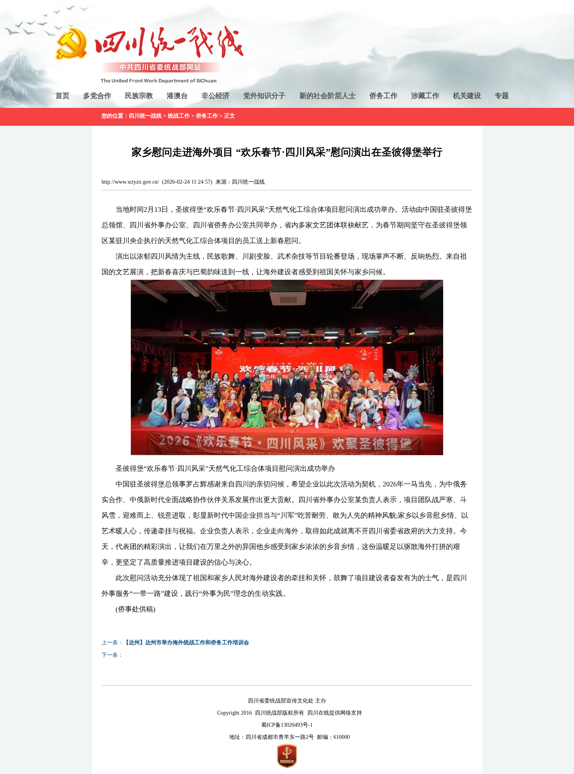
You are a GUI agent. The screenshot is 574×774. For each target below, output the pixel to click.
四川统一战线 (145, 116)
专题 (502, 96)
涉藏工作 (425, 96)
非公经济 (215, 96)
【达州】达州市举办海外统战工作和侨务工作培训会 (186, 642)
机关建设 (467, 96)
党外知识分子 (264, 96)
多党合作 (97, 96)
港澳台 (177, 96)
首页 (62, 96)
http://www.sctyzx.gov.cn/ (130, 182)
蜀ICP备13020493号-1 (287, 725)
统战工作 (179, 116)
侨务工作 (383, 96)
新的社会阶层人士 (327, 96)
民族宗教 (139, 96)
